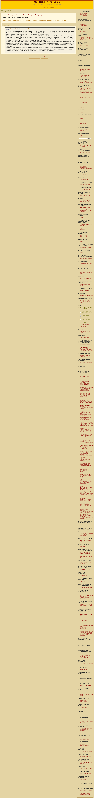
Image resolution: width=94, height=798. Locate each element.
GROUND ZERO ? (84, 676)
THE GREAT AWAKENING (86, 258)
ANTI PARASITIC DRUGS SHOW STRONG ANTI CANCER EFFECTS (85, 394)
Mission (81, 107)
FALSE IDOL (83, 581)
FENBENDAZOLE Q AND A (86, 434)
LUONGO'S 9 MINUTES (85, 337)
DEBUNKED (82, 174)
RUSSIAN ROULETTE (85, 655)
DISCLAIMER (83, 123)
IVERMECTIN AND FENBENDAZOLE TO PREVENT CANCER (84, 453)
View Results (85, 324)
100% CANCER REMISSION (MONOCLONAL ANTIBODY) (86, 388)
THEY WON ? (83, 229)
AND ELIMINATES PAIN (85, 195)
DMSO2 (82, 428)
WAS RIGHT (83, 546)
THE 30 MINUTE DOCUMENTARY (83, 236)
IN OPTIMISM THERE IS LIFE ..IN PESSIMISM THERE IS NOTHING (86, 38)
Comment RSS (6, 25)
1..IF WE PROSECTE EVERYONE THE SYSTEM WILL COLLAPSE (86, 346)
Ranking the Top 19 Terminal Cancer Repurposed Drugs (86, 490)
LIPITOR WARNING (84, 462)
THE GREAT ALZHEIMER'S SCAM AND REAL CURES (86, 500)
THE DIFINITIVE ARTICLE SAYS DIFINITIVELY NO (86, 525)
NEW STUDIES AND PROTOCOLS (84, 483)
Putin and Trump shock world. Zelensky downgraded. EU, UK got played (25, 15)
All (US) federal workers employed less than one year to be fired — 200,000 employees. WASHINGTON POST (47, 56)
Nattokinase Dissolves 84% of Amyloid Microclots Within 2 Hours (86, 479)
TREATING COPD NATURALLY (84, 507)
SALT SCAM (83, 492)
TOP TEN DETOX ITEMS (85, 505)
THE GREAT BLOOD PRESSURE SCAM (84, 502)
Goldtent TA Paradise (47, 2)
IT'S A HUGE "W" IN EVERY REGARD (86, 225)
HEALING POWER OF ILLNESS (85, 441)
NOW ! (81, 252)
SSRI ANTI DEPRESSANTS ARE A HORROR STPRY (86, 496)
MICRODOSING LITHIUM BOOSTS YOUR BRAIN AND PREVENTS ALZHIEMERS (86, 467)
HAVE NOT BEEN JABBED (86, 751)
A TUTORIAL (83, 31)
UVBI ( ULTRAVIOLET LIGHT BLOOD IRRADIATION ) (86, 512)
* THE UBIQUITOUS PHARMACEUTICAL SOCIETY (84, 385)
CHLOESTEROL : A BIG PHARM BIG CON (85, 415)
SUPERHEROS (83, 669)
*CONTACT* (82, 112)
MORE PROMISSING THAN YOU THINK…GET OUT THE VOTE (86, 265)
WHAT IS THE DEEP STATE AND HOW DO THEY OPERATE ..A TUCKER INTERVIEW (86, 597)
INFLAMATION (83, 448)
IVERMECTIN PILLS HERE (86, 455)
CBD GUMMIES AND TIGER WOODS (86, 410)
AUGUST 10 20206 (84, 52)
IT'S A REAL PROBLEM (85, 575)
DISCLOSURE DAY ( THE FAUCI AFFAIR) (85, 208)
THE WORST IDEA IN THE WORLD (86, 273)
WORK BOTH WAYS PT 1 (86, 680)
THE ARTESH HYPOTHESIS (86, 295)
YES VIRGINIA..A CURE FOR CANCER (86, 518)
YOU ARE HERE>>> (84, 745)
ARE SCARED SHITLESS (85, 773)
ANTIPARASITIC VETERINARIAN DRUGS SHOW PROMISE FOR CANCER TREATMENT (85, 398)
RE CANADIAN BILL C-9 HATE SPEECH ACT (85, 201)
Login (44, 7)
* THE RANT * (83, 382)
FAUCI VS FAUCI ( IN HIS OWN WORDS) (85, 89)
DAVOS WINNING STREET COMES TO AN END (86, 692)
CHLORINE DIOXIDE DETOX (86, 417)
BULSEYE (82, 217)
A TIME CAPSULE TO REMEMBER (85, 14)
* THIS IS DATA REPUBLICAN (83, 166)
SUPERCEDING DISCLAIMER (83, 130)
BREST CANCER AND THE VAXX (86, 403)
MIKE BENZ (82, 593)
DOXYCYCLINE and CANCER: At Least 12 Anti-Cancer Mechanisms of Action (86, 430)
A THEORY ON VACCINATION (83, 628)
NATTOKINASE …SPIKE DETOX (85, 471)
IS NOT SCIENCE (84, 369)
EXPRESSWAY (83, 81)
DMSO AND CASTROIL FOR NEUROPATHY (86, 426)
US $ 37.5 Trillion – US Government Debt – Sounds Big (86, 556)
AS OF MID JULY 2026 (85, 152)
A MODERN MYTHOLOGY (86, 569)
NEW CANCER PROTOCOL (86, 481)
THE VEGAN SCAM (84, 504)
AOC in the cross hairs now (8, 56)
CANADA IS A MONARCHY (86, 58)
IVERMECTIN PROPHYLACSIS (83, 458)
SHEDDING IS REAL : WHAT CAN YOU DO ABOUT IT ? (86, 494)
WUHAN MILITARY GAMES (86, 756)
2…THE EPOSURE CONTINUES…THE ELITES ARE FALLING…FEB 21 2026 (86, 349)
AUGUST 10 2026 (84, 45)
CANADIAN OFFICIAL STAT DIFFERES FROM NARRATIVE (86, 729)
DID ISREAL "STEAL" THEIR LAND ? (86, 615)
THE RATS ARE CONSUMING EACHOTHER (86, 168)
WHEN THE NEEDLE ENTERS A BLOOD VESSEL (86, 657)
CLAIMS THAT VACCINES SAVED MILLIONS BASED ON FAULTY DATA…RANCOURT (86, 634)
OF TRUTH (82, 744)
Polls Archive (83, 326)
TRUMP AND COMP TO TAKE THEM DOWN (85, 376)
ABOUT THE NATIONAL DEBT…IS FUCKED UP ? (85, 553)
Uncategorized (21, 23)
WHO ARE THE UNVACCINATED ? (84, 16)
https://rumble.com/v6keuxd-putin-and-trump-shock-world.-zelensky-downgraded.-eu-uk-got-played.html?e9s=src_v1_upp (34, 20)
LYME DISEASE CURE (85, 463)
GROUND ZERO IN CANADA (86, 786)
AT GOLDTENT (83, 102)
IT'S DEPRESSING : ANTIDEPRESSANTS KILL (86, 451)
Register (52, 7)
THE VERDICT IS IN (84, 739)
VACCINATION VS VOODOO (86, 768)
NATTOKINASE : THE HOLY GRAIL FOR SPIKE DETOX (86, 473)
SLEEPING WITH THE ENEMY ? (85, 332)
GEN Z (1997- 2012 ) (86, 319)
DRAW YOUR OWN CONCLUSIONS (84, 76)
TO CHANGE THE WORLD (86, 278)
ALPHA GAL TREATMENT (86, 392)
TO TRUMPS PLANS (84, 290)
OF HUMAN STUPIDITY (85, 685)
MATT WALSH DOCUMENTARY (83, 701)
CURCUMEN (83, 418)
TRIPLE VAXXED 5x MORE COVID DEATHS (86, 732)
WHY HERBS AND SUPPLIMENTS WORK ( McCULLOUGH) (85, 515)
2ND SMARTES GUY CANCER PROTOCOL (85, 390)
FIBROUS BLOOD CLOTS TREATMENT (86, 436)
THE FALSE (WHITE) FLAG (86, 82)
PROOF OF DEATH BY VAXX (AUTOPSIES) (86, 763)
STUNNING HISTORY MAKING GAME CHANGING (86, 92)
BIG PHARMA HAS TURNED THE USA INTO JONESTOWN (86, 534)
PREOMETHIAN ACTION (85, 247)
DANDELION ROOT (84, 419)
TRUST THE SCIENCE (85, 97)
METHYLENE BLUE (84, 464)
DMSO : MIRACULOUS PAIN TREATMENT (86, 424)
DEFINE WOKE (83, 620)
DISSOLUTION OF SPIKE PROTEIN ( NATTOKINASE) (86, 422)
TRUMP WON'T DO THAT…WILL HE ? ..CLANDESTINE (86, 159)
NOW (81, 135)
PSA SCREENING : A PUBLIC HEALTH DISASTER (86, 488)
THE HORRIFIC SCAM (85, 63)
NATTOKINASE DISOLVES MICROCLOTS (86, 476)
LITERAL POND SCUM (85, 189)
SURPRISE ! (83, 779)
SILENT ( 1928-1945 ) (86, 311)
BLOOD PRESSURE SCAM (86, 401)
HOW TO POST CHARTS (85, 793)
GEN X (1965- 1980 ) (86, 315)
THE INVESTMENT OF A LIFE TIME (85, 356)
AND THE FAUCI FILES (85, 184)
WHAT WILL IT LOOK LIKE (86, 587)
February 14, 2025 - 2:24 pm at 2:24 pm (20, 28)
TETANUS (82, 498)
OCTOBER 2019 (83, 709)
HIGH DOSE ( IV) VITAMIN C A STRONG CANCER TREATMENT (86, 446)
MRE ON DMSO (83, 469)
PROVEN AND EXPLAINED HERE (86, 642)
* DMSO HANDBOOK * (85, 381)
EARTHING (82, 433)
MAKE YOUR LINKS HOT (85, 794)
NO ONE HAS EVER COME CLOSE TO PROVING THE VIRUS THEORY (86, 606)
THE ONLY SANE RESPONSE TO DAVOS (85, 714)
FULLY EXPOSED (84, 179)
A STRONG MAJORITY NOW (86, 648)
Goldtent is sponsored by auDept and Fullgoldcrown (38, 58)
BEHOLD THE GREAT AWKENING (85, 70)
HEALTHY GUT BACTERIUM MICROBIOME (86, 443)
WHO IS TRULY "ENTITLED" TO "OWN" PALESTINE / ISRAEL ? (86, 301)
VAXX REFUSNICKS (84, 781)
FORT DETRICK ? (84, 707)
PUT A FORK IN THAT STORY (85, 285)
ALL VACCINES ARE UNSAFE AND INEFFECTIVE (86, 631)
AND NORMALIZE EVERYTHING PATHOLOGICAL (84, 24)
